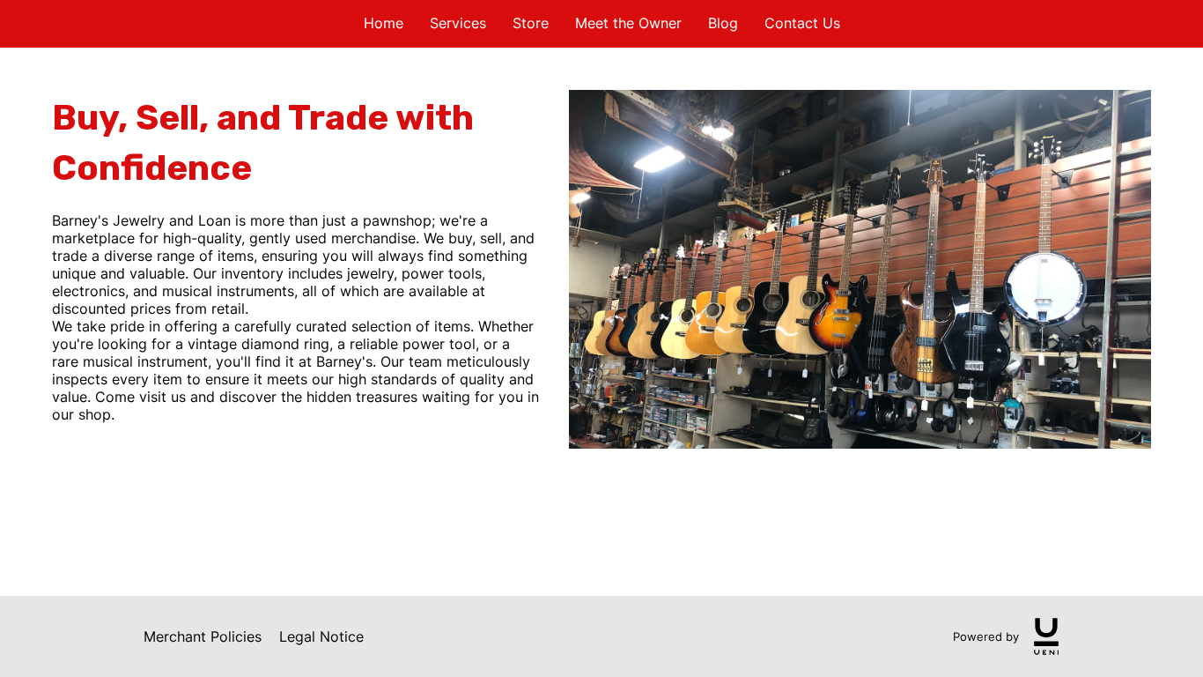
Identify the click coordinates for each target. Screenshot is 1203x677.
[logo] (1046, 636)
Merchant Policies (203, 636)
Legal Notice (321, 636)
